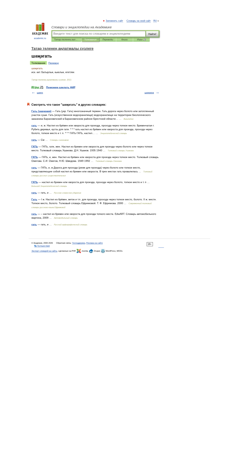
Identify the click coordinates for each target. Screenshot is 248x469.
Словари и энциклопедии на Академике (81, 27)
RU (155, 21)
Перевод (53, 63)
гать (34, 125)
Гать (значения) (41, 111)
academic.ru (40, 38)
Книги (124, 39)
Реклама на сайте (94, 243)
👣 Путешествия (42, 246)
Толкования (90, 39)
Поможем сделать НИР (60, 87)
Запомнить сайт (114, 21)
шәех (40, 92)
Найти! (152, 34)
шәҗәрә (149, 92)
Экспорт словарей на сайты (44, 251)
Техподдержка (78, 243)
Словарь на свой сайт (139, 21)
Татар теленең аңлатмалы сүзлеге (66, 39)
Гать (34, 199)
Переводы (107, 39)
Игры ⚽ (141, 39)
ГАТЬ (34, 146)
